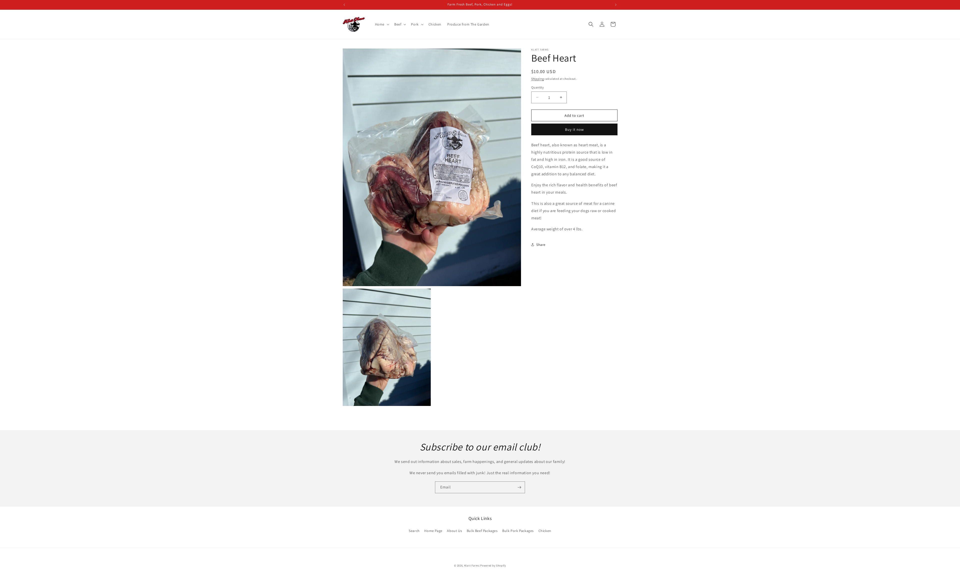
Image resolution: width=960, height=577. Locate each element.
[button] (381, 24)
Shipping (537, 79)
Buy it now (574, 129)
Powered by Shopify (493, 565)
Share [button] (541, 244)
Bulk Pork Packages (518, 530)
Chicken (544, 530)
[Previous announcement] (344, 5)
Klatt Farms (472, 565)
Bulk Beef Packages (482, 530)
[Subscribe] (519, 487)
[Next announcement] (615, 5)
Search (414, 530)
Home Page (433, 530)
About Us (454, 530)
